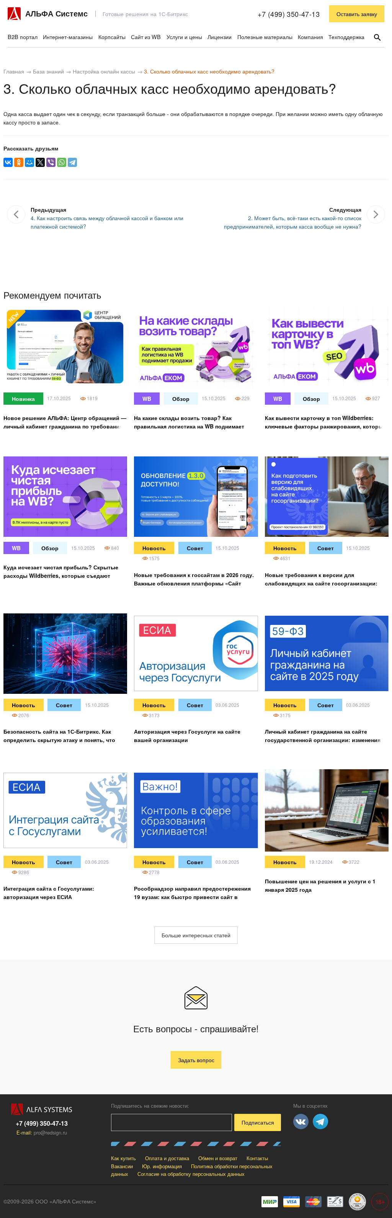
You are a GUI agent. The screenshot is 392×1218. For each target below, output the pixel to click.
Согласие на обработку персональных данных (191, 1173)
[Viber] (51, 162)
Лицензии (219, 37)
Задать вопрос (196, 1060)
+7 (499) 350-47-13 (289, 14)
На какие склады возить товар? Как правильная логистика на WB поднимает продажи (189, 426)
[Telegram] (72, 162)
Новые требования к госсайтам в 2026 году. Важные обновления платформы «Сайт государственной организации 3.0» (194, 583)
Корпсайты (112, 37)
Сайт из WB (146, 37)
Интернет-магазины (68, 37)
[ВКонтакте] (8, 162)
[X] (40, 162)
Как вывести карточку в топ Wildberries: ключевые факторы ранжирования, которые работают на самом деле (325, 426)
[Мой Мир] (29, 162)
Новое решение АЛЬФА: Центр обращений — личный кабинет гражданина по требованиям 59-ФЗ (64, 426)
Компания (310, 37)
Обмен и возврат (217, 1158)
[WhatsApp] (61, 162)
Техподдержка (346, 37)
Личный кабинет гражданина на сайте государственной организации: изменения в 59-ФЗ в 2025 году (325, 740)
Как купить (123, 1158)
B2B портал (23, 37)
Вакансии (122, 1166)
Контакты (257, 1158)
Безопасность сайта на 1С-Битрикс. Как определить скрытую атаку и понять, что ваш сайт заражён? (59, 740)
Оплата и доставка (167, 1158)
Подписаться (258, 1122)
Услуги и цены (184, 37)
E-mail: (41, 1132)
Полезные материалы (264, 37)
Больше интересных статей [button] (196, 935)
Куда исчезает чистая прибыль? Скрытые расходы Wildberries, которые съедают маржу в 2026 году (60, 575)
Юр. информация (162, 1166)
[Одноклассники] (18, 162)
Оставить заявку (356, 14)
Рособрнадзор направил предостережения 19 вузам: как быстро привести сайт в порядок (192, 896)
